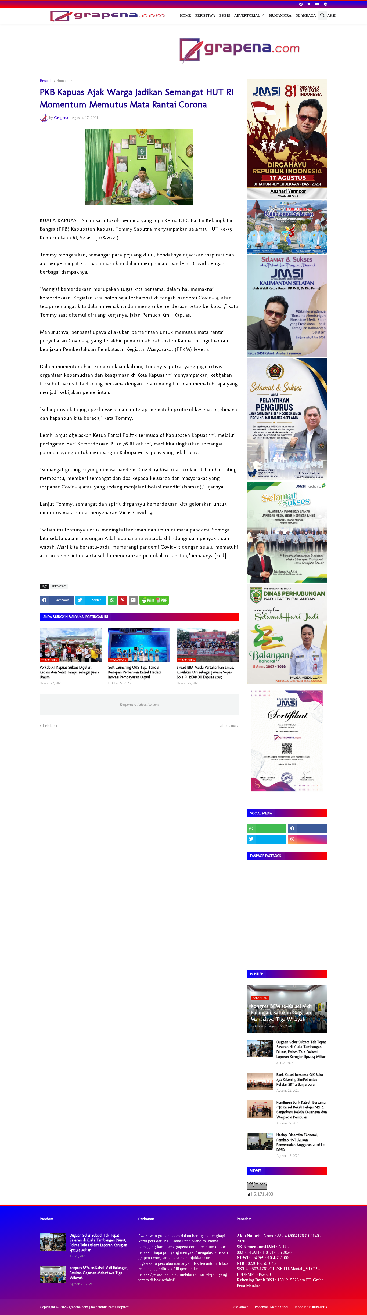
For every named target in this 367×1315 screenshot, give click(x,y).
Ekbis (224, 15)
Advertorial (247, 15)
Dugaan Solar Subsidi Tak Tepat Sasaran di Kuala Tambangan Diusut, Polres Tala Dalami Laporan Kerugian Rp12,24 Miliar (301, 1049)
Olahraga (306, 15)
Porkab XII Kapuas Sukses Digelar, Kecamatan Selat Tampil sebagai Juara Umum (69, 672)
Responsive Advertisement (139, 704)
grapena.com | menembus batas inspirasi (99, 1307)
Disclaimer (240, 1307)
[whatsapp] (266, 828)
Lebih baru (51, 726)
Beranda (46, 81)
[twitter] (309, 4)
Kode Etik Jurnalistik (311, 1307)
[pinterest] (325, 4)
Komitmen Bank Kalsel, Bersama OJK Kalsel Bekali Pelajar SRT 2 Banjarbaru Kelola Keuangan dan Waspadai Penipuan (301, 1110)
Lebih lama (227, 726)
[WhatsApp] (112, 600)
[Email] (133, 600)
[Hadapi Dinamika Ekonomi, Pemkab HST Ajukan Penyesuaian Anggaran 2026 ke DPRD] (260, 1141)
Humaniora (280, 15)
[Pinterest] (122, 600)
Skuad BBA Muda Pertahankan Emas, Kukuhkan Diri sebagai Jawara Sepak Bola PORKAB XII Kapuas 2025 (205, 672)
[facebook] (301, 4)
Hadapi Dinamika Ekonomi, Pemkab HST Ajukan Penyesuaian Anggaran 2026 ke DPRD (300, 1142)
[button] (322, 15)
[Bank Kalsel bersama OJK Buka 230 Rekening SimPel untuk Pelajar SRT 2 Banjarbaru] (260, 1081)
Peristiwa (205, 15)
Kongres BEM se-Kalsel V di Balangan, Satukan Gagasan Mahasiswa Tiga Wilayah (99, 1273)
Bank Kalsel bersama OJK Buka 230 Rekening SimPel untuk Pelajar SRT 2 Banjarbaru (299, 1080)
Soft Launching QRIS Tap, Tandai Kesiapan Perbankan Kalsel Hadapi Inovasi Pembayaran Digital (134, 672)
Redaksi (328, 15)
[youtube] (317, 4)
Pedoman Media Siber (271, 1307)
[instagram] (308, 839)
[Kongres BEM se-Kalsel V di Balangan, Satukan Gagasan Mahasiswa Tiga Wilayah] (53, 1274)
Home (185, 15)
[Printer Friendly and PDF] (154, 600)
